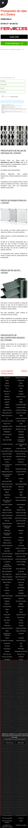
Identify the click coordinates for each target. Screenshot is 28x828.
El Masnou (21, 462)
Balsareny (21, 486)
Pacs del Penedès (21, 601)
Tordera (21, 620)
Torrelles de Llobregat (7, 640)
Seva (21, 609)
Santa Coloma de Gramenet (7, 475)
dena (7, 587)
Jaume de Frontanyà (7, 421)
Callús (7, 380)
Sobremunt (21, 606)
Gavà (21, 481)
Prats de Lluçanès (7, 818)
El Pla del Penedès (21, 404)
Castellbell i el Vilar (7, 426)
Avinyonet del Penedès (7, 533)
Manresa (7, 386)
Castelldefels (21, 587)
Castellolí (21, 656)
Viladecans (7, 530)
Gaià (21, 643)
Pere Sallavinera (7, 574)
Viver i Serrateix (7, 456)
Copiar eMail (14, 37)
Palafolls (7, 601)
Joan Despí (21, 545)
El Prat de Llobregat (21, 464)
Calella (7, 383)
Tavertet (21, 622)
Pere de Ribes (21, 579)
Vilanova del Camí (7, 523)
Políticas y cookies (21, 825)
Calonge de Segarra (21, 377)
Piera (7, 478)
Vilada (21, 415)
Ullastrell (20, 598)
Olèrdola (21, 585)
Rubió (21, 383)
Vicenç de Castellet (7, 553)
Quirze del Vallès (7, 568)
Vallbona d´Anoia (21, 396)
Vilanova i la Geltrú (7, 512)
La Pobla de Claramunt (7, 559)
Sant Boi (7, 520)
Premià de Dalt (7, 606)
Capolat (7, 437)
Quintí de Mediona (7, 571)
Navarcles (21, 386)
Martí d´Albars (7, 582)
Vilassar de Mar (7, 543)
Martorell (21, 489)
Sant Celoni (7, 620)
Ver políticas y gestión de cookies (15, 739)
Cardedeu (21, 434)
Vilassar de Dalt (21, 510)
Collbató (7, 404)
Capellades (21, 437)
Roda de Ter (7, 391)
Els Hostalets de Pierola (7, 465)
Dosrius (7, 394)
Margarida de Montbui (21, 651)
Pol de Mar (21, 571)
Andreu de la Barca (21, 500)
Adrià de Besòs (21, 504)
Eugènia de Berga (21, 471)
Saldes (21, 402)
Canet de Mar (21, 551)
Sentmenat (7, 643)
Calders (21, 537)
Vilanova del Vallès (21, 512)
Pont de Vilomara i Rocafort (7, 821)
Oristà (21, 612)
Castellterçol (7, 598)
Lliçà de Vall (7, 459)
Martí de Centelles (7, 656)
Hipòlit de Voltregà (21, 574)
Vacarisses (7, 399)
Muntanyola (7, 540)
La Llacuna (21, 638)
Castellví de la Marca (21, 595)
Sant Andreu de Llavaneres (7, 501)
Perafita (21, 478)
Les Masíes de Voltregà (21, 440)
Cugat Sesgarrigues (7, 515)
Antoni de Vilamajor (21, 497)
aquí (3, 112)
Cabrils (7, 497)
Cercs (7, 593)
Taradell (21, 625)
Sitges (7, 609)
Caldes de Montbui (7, 577)
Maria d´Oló (7, 614)
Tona (21, 543)
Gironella (20, 633)
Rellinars (7, 604)
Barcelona (7, 377)
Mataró (21, 507)
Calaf (21, 423)
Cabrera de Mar (21, 523)
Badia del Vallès (7, 510)
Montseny (21, 540)
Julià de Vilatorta (21, 614)
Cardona (21, 590)
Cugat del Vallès (21, 407)
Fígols (7, 631)
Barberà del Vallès (7, 486)
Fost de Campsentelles (7, 565)
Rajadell (21, 604)
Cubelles (21, 394)
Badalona (21, 530)
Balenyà (7, 469)
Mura (7, 388)
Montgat (7, 651)
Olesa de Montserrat (7, 484)
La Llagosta (7, 561)
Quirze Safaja (21, 564)
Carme (7, 585)
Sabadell (7, 407)
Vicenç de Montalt (21, 515)
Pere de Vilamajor (7, 556)
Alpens (7, 492)
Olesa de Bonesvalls (21, 484)
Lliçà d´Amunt (21, 459)
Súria (20, 399)
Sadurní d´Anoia (7, 410)
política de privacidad (14, 96)
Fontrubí (7, 646)
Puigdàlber (7, 659)
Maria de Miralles (7, 454)
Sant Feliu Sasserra (20, 577)
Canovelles (7, 551)
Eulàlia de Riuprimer (7, 471)
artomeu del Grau (21, 520)
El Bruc (7, 462)
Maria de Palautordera (21, 451)
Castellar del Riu (7, 429)
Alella (20, 492)
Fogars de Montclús (7, 628)
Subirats (7, 402)
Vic (7, 418)
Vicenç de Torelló (21, 413)
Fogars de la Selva (21, 628)
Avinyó (21, 533)
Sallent (7, 507)
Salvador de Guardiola (21, 553)
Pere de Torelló (21, 556)
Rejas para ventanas (4, 49)
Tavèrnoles (7, 625)
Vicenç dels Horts (7, 413)
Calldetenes (21, 380)
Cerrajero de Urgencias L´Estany (7, 825)
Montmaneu (7, 648)
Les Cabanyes (7, 448)
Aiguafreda (7, 495)
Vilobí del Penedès (21, 456)
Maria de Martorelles (7, 451)
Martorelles (21, 474)
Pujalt (21, 821)
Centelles (21, 593)
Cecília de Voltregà (21, 410)
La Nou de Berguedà (21, 559)
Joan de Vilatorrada (21, 418)
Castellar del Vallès (21, 426)
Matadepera (7, 431)
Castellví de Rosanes (7, 595)
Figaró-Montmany (21, 631)
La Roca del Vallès (21, 448)
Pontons (21, 818)
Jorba (21, 646)
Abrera (7, 622)
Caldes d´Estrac (7, 537)
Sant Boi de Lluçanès (21, 518)
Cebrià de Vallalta (7, 518)
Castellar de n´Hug (21, 429)
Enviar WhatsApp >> (13, 43)
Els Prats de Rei (7, 434)
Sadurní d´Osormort (7, 415)
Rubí (21, 388)
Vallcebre (7, 396)
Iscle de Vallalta (21, 421)
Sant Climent (21, 617)
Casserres (21, 582)
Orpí (7, 612)
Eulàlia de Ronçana (21, 469)
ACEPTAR (20, 743)
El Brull (7, 638)
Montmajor (21, 648)
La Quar (7, 617)
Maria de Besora (21, 640)
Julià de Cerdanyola (7, 545)
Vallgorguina (7, 489)
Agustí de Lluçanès (7, 504)
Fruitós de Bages (21, 561)
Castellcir (7, 590)
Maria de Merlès (21, 454)
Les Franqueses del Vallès (21, 444)
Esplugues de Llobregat (7, 634)
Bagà (21, 495)
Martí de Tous (21, 654)
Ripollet (21, 391)
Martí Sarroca (7, 654)
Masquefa (21, 431)
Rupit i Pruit (7, 423)
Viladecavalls (21, 526)
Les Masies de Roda (7, 444)
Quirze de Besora (21, 568)
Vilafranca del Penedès (7, 526)
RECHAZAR (9, 743)
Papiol (21, 659)
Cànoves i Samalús (21, 548)
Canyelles (7, 548)
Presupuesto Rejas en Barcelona (15, 49)
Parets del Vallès (7, 481)
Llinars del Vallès (7, 440)
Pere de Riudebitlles (7, 579)
